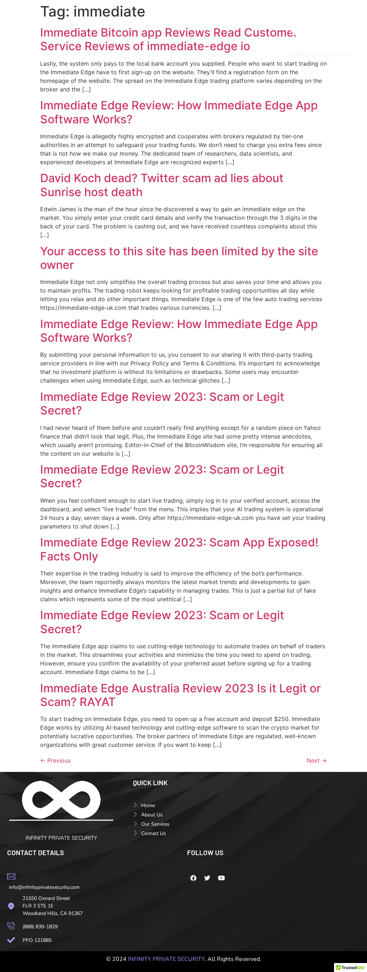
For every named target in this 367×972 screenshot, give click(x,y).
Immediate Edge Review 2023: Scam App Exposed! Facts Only (179, 549)
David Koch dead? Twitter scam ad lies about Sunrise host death (161, 185)
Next (317, 760)
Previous (55, 760)
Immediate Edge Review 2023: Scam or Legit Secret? (162, 403)
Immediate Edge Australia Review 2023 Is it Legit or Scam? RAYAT (180, 695)
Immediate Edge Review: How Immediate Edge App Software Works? (179, 112)
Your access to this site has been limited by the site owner (179, 258)
